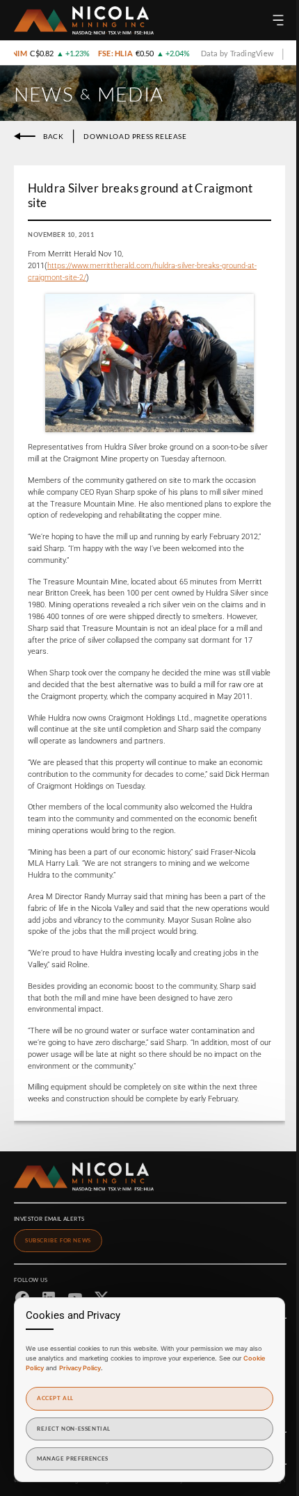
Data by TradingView (229, 53)
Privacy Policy (80, 1368)
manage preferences (72, 1458)
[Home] (84, 20)
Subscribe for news (58, 1240)
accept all (55, 1398)
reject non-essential (74, 1428)
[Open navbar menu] (278, 20)
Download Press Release (134, 136)
